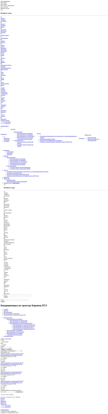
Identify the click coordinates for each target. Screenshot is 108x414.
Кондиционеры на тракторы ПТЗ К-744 (24, 326)
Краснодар (3, 49)
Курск (2, 53)
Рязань (2, 85)
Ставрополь (4, 92)
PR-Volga (18, 397)
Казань (2, 45)
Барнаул (3, 24)
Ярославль (3, 119)
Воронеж (3, 32)
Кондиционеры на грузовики (25, 137)
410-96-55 (6, 123)
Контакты (81, 138)
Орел (2, 73)
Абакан (3, 18)
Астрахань (3, 21)
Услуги (39, 133)
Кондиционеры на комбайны (25, 134)
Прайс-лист (88, 135)
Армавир (3, 19)
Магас (2, 61)
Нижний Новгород (6, 68)
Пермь (2, 79)
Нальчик (3, 66)
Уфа (2, 107)
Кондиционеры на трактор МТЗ (18, 322)
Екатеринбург (4, 38)
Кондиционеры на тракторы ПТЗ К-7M (24, 329)
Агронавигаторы (18, 140)
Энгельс (3, 116)
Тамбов (3, 97)
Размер (2, 346)
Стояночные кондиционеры (24, 139)
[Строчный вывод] (10, 352)
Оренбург (3, 75)
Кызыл (2, 55)
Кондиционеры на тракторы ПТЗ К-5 (23, 327)
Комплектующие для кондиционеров (93, 139)
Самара (3, 88)
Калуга (2, 46)
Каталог (13, 129)
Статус (2, 340)
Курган (3, 52)
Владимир (3, 29)
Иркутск (3, 42)
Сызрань (3, 95)
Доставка (6, 141)
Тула (2, 102)
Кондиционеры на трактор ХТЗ (18, 320)
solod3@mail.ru (5, 126)
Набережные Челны (6, 65)
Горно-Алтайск (5, 35)
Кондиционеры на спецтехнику (25, 136)
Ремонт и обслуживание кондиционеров (51, 140)
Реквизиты (7, 139)
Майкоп (3, 62)
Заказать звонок (5, 120)
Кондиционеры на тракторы (24, 133)
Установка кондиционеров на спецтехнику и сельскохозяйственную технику (27, 171)
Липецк (3, 58)
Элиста (3, 115)
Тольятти (3, 100)
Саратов (3, 90)
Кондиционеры (18, 132)
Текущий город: (12, 183)
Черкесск (3, 112)
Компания (4, 134)
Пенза (2, 78)
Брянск (2, 27)
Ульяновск (3, 105)
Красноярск (4, 51)
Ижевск (3, 41)
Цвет (2, 343)
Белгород (3, 25)
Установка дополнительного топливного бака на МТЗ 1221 (56, 142)
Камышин (3, 48)
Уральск (3, 106)
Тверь (2, 99)
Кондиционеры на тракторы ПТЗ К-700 (24, 324)
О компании (6, 137)
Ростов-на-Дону (5, 83)
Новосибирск (4, 69)
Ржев (2, 82)
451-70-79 (6, 122)
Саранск (3, 89)
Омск (2, 72)
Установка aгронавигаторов (47, 139)
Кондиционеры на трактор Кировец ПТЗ (21, 323)
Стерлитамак (4, 93)
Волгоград (3, 31)
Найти (5, 297)
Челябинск (3, 110)
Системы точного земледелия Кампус (20, 167)
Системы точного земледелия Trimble (20, 168)
